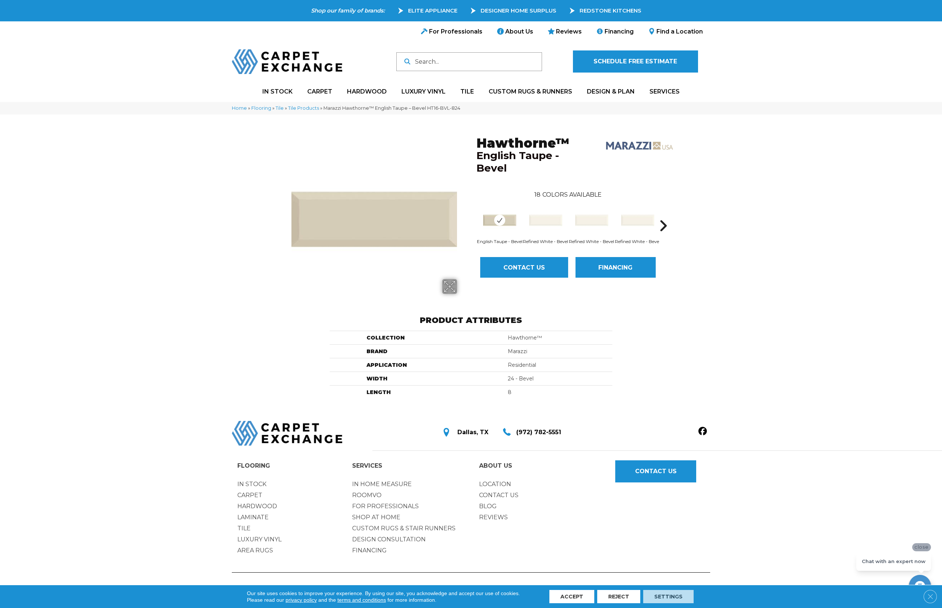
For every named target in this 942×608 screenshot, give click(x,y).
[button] (635, 61)
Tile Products (303, 108)
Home (239, 108)
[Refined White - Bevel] (545, 220)
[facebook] (702, 431)
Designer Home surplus (518, 10)
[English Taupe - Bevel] (499, 220)
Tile (280, 108)
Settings (668, 596)
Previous (472, 214)
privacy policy (301, 600)
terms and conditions (361, 600)
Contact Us (524, 267)
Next (663, 214)
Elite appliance (432, 10)
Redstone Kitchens (610, 10)
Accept (571, 596)
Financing (615, 267)
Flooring (261, 108)
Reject (618, 596)
